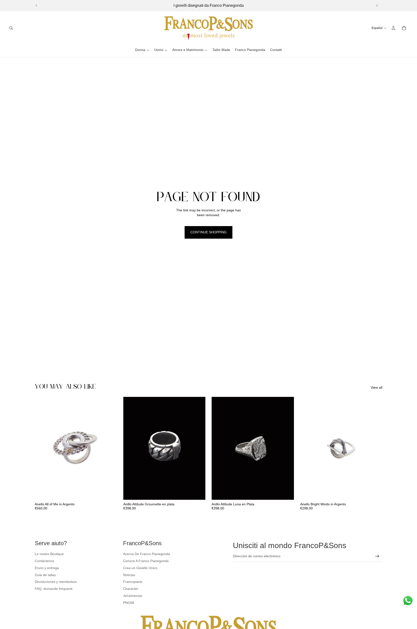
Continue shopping (208, 232)
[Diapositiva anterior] (36, 5)
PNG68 (128, 603)
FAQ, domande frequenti (53, 589)
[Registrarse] (377, 556)
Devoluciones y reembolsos (56, 582)
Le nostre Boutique (49, 554)
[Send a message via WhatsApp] (408, 600)
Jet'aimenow (132, 596)
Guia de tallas (45, 575)
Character (130, 589)
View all (376, 387)
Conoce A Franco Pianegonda (146, 561)
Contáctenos (44, 561)
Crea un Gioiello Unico (140, 568)
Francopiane (132, 582)
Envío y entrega (47, 568)
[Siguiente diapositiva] (377, 5)
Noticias (129, 575)
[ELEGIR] (109, 492)
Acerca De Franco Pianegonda (146, 554)
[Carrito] (404, 28)
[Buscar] (11, 28)
